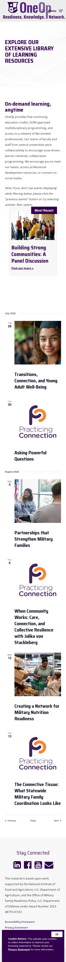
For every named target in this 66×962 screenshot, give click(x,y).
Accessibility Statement (20, 922)
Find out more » (22, 268)
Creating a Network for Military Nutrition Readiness (36, 712)
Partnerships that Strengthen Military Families (33, 539)
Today (33, 820)
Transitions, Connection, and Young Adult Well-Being (35, 381)
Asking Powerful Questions (30, 456)
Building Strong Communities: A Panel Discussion (29, 254)
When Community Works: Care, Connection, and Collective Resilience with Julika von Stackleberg (33, 626)
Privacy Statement (19, 949)
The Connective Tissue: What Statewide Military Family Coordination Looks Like (37, 794)
